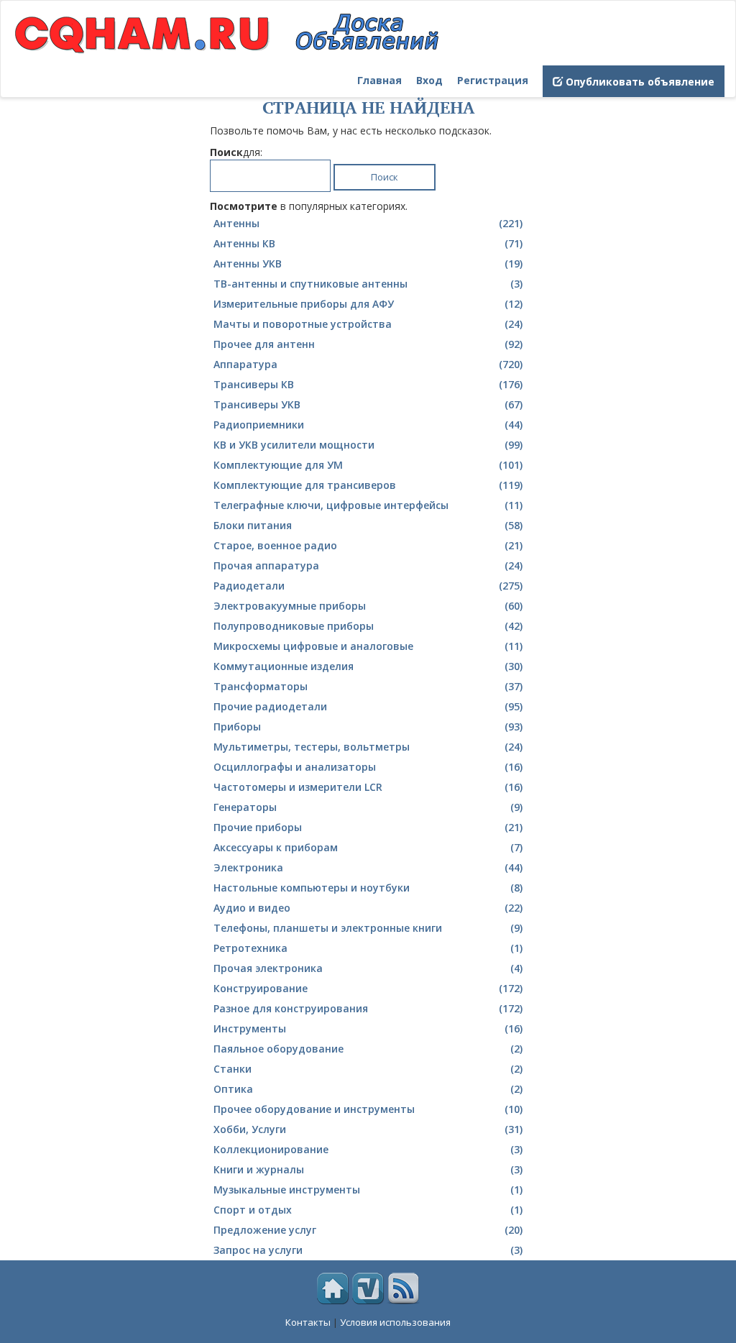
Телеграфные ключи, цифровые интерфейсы (368, 505)
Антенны (368, 223)
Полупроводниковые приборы (368, 626)
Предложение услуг (368, 1230)
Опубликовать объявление (638, 81)
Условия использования (395, 1322)
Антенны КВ (368, 243)
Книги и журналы (368, 1169)
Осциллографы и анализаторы (368, 767)
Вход (429, 80)
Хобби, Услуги (368, 1129)
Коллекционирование (368, 1149)
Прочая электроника (368, 968)
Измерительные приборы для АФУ (368, 304)
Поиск (384, 176)
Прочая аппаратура (368, 565)
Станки (368, 1069)
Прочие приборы (368, 827)
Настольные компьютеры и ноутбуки (368, 887)
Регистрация (492, 80)
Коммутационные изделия (368, 666)
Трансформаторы (368, 686)
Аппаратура (368, 364)
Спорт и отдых (368, 1209)
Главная (379, 80)
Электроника (368, 867)
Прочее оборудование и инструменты (368, 1109)
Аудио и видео (368, 908)
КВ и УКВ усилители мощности (368, 445)
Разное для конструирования (368, 1008)
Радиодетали (368, 585)
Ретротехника (368, 948)
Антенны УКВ (368, 263)
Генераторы (368, 807)
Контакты (308, 1322)
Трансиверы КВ (368, 384)
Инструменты (368, 1028)
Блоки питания (368, 525)
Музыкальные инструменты (368, 1189)
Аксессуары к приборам (368, 847)
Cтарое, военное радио (368, 545)
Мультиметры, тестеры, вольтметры (368, 746)
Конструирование (368, 988)
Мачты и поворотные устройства (368, 324)
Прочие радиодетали (368, 706)
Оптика (368, 1089)
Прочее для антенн (368, 344)
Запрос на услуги (368, 1250)
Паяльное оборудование (368, 1048)
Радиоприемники (368, 424)
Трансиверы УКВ (368, 404)
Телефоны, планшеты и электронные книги (368, 928)
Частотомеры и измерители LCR (368, 787)
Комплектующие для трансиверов (368, 485)
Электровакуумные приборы (368, 606)
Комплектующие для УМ (368, 465)
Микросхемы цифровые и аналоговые (368, 646)
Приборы (368, 726)
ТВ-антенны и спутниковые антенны (368, 283)
